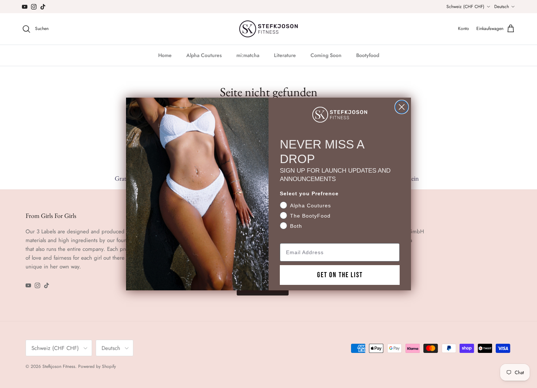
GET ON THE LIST (340, 275)
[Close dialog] (401, 107)
